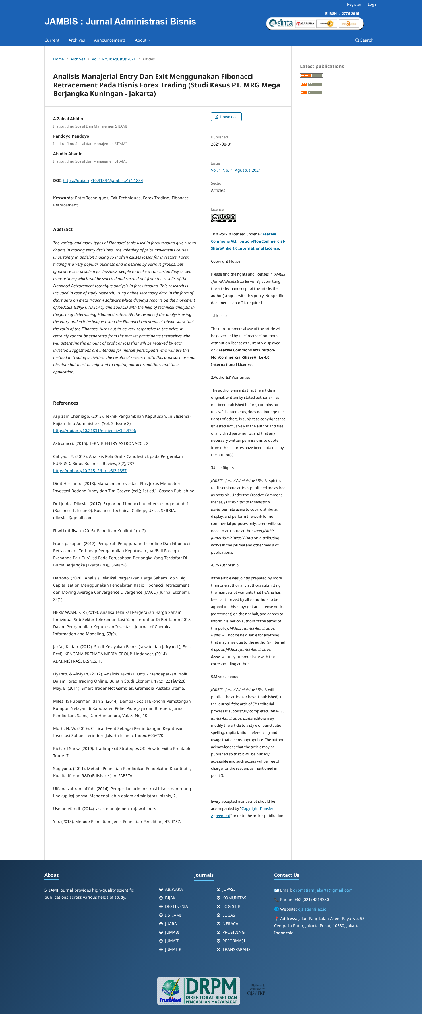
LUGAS (228, 915)
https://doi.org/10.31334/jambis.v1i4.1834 (103, 180)
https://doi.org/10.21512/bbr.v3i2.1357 (90, 470)
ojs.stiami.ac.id (312, 909)
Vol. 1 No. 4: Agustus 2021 (113, 59)
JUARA (171, 923)
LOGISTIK (231, 906)
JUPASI (228, 889)
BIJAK (170, 897)
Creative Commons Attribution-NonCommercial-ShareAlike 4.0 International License (248, 241)
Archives (77, 40)
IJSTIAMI (173, 915)
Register (354, 4)
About (141, 40)
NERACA (230, 923)
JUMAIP (172, 940)
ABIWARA (174, 889)
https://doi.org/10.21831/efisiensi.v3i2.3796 (94, 430)
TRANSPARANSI (237, 949)
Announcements (110, 40)
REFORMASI (233, 940)
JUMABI (172, 932)
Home (58, 59)
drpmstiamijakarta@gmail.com (323, 890)
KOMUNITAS (234, 897)
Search (366, 40)
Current (51, 40)
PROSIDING (233, 932)
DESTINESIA (176, 906)
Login (373, 4)
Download (228, 116)
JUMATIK (173, 949)
